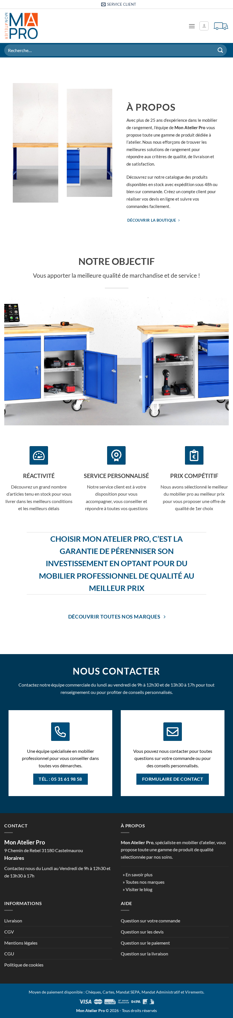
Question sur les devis (142, 931)
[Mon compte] (204, 25)
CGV (9, 931)
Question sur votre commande (150, 920)
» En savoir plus (138, 874)
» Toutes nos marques (144, 882)
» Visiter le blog (137, 889)
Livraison (13, 920)
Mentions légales (21, 942)
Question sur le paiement (145, 942)
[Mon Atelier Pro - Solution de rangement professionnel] (21, 26)
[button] (191, 26)
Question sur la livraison (144, 953)
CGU (9, 953)
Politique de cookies (23, 964)
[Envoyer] (220, 50)
